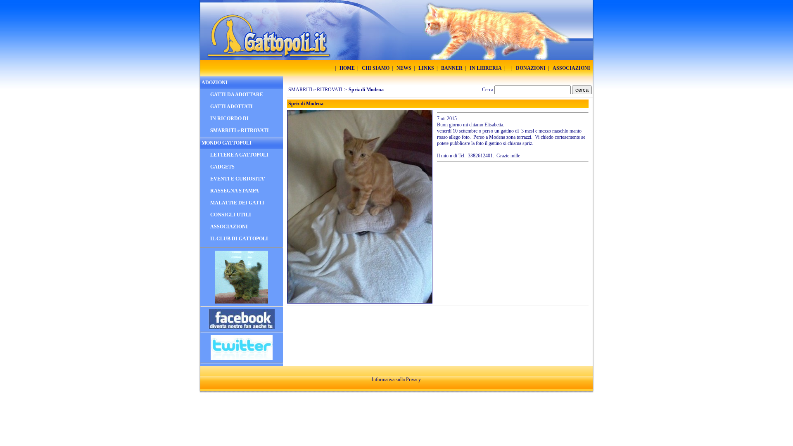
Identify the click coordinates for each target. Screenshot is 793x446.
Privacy (413, 379)
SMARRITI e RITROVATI (315, 90)
